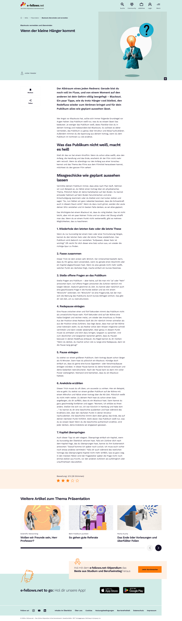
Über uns (78, 610)
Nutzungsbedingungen (104, 610)
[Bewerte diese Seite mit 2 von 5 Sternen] (63, 480)
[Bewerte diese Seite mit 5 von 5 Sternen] (77, 480)
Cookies (89, 610)
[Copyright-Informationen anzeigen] (165, 78)
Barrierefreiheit (123, 610)
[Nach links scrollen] (150, 548)
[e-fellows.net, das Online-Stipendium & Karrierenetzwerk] (32, 5)
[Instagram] (33, 610)
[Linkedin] (45, 610)
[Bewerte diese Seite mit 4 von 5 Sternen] (72, 480)
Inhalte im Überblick (63, 610)
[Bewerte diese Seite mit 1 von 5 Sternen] (58, 480)
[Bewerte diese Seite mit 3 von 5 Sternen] (67, 480)
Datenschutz (138, 610)
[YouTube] (39, 610)
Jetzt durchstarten (150, 569)
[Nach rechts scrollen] (158, 548)
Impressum (151, 610)
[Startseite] (21, 18)
